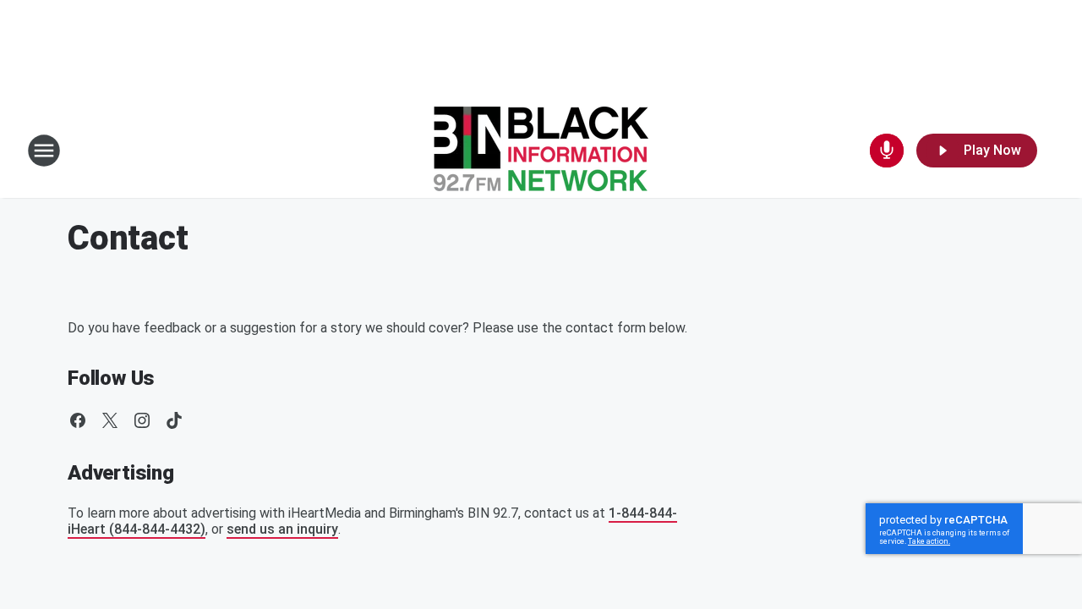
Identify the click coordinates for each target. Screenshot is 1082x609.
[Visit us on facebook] (78, 420)
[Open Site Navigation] (44, 150)
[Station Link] (541, 151)
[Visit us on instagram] (142, 420)
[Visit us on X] (110, 420)
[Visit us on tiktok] (174, 420)
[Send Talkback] (887, 150)
